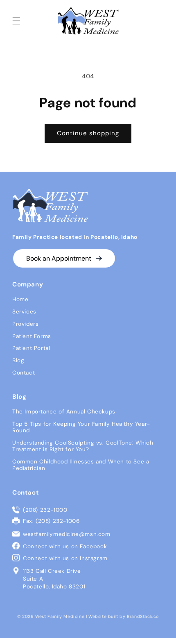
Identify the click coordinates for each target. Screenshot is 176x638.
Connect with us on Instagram (65, 558)
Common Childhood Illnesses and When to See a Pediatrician (80, 465)
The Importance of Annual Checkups (63, 411)
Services (24, 311)
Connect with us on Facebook (65, 546)
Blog (18, 360)
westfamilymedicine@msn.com (67, 534)
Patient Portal (31, 348)
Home (20, 299)
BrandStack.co (143, 616)
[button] (16, 21)
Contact (23, 372)
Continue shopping (88, 133)
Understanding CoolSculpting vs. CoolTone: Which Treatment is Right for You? (82, 446)
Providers (25, 323)
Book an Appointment (59, 258)
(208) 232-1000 (45, 509)
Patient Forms (31, 336)
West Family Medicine (59, 616)
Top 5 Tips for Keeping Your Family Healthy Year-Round (81, 427)
